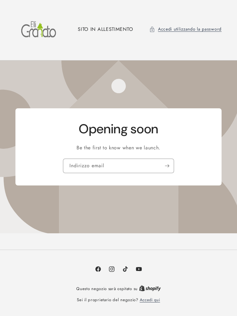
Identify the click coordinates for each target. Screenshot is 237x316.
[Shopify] (150, 289)
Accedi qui (150, 300)
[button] (185, 29)
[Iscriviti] (167, 166)
